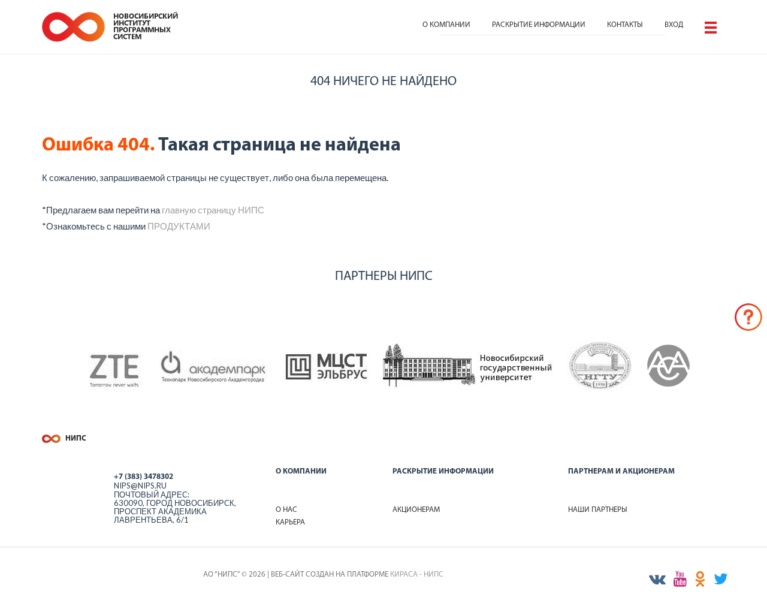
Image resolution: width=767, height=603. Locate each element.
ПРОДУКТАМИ (178, 226)
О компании (446, 25)
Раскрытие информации (538, 25)
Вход (674, 25)
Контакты (625, 25)
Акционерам (416, 510)
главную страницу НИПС (213, 209)
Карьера (290, 522)
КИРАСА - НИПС (416, 574)
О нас (286, 510)
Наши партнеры (597, 510)
